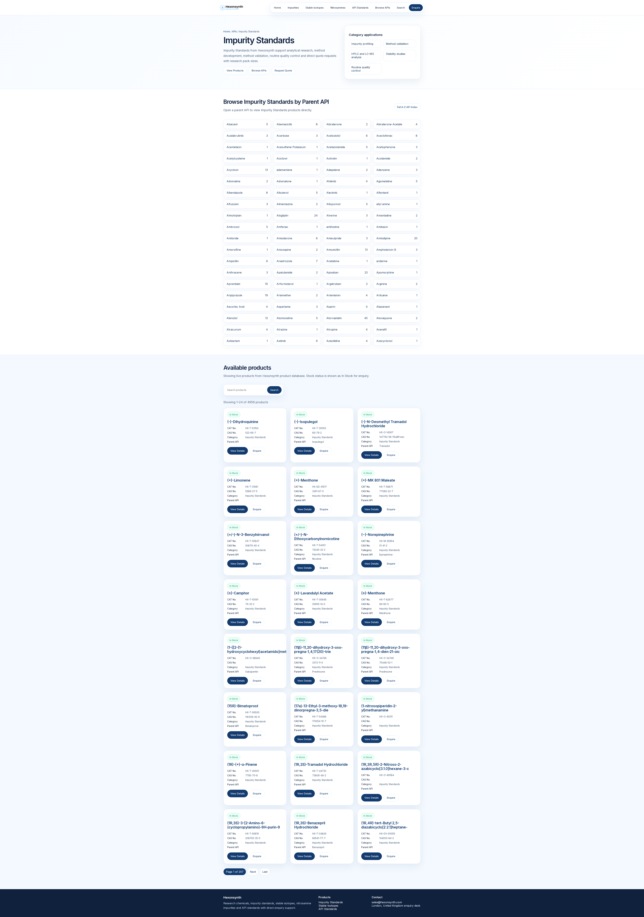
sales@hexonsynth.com (387, 902)
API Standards (360, 7)
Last (264, 871)
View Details (237, 450)
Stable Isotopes (315, 7)
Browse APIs (382, 7)
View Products (235, 70)
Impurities (293, 7)
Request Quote (283, 70)
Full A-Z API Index (407, 107)
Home (277, 7)
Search (401, 7)
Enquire (416, 7)
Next (253, 871)
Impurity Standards (330, 902)
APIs (234, 31)
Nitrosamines (337, 7)
